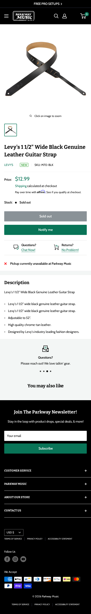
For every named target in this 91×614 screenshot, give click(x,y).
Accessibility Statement (60, 539)
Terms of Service (13, 539)
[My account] (64, 16)
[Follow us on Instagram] (15, 559)
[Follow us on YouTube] (23, 559)
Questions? (28, 245)
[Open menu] (6, 16)
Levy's (8, 165)
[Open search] (56, 16)
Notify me (45, 230)
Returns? (67, 245)
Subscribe (46, 448)
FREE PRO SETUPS (44, 4)
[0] (83, 16)
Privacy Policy (35, 539)
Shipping (20, 186)
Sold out (45, 216)
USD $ (10, 532)
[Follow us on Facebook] (7, 559)
